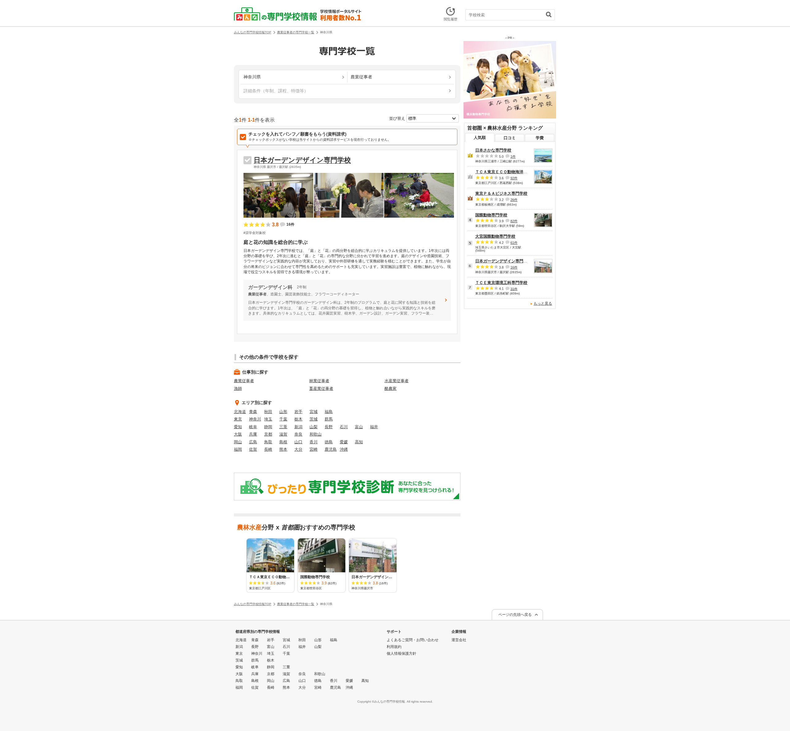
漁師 (238, 388)
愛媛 (344, 442)
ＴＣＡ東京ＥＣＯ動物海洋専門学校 (507, 171)
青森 (253, 411)
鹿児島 (331, 449)
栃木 (298, 419)
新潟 (298, 426)
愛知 (238, 426)
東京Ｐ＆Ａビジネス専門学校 (501, 193)
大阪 (238, 434)
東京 (238, 419)
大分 (298, 449)
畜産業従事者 (321, 388)
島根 (283, 442)
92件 (514, 178)
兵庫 (253, 434)
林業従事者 (319, 380)
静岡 (268, 426)
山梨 (314, 426)
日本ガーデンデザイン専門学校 (302, 160)
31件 (514, 288)
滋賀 (283, 434)
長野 (329, 426)
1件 (513, 156)
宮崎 (314, 449)
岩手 (298, 411)
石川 (344, 426)
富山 (359, 426)
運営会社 (458, 640)
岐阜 (253, 426)
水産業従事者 (397, 380)
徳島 (329, 442)
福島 (329, 411)
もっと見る (543, 303)
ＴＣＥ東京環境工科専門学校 (501, 282)
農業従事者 (244, 380)
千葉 (283, 419)
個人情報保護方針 (401, 653)
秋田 (268, 411)
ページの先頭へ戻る (515, 614)
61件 (514, 242)
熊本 (283, 449)
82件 (514, 221)
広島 (253, 442)
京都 (268, 434)
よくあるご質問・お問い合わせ (413, 640)
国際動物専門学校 (491, 215)
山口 (298, 442)
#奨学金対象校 (254, 233)
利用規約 (394, 647)
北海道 (240, 411)
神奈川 (255, 419)
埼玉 (268, 419)
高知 (359, 442)
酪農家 (391, 388)
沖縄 (344, 449)
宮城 (314, 411)
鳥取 (268, 442)
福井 (374, 426)
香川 (314, 442)
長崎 (268, 449)
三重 (283, 426)
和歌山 (316, 434)
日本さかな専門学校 (493, 150)
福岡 (238, 449)
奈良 (298, 434)
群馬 (329, 419)
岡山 (238, 442)
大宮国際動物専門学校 (495, 236)
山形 (283, 411)
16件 (514, 267)
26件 (514, 200)
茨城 (314, 419)
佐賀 (253, 449)
